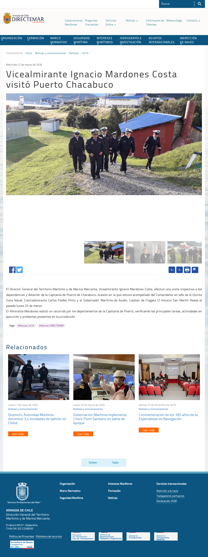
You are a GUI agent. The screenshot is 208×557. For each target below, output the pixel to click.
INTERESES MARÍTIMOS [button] (105, 40)
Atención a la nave (167, 491)
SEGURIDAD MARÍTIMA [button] (82, 40)
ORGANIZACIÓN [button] (11, 38)
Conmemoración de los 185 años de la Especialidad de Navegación (168, 416)
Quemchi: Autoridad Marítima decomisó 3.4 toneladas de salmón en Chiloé (37, 418)
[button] (197, 166)
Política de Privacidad (21, 536)
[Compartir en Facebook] (12, 269)
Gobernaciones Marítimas (74, 22)
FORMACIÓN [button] (35, 38)
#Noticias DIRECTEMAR (51, 325)
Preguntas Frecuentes (92, 22)
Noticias (131, 20)
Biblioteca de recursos (49, 536)
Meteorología (174, 20)
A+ (172, 270)
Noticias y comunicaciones (50, 53)
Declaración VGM (166, 501)
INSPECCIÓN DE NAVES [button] (188, 40)
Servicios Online (110, 22)
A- (179, 270)
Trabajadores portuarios (170, 496)
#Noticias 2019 (26, 325)
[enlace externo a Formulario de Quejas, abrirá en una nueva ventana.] (22, 544)
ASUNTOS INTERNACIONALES (162, 40)
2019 (85, 53)
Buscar (199, 4)
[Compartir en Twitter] (19, 269)
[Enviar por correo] (195, 270)
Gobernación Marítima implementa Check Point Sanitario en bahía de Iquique (100, 418)
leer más (18, 434)
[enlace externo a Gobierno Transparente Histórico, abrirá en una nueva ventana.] (166, 536)
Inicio (29, 53)
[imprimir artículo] (187, 270)
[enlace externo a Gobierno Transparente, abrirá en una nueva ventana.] (138, 536)
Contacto (192, 20)
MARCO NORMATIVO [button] (58, 40)
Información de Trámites (155, 22)
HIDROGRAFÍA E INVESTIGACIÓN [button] (131, 40)
